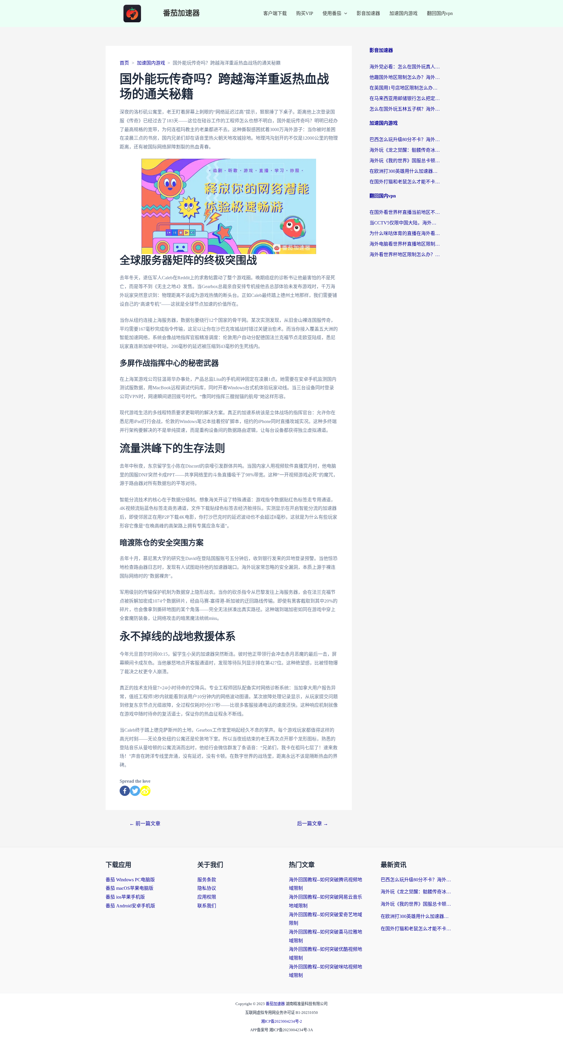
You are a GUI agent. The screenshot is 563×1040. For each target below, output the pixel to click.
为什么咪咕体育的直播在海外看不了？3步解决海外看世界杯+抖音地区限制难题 (404, 233)
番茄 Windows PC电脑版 (130, 879)
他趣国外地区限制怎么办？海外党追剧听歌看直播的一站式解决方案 (404, 77)
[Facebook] (125, 791)
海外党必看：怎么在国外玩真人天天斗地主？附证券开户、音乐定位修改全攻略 (404, 66)
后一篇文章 (312, 823)
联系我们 (206, 905)
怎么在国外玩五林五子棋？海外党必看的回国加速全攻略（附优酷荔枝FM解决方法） (404, 108)
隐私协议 (206, 888)
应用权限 (206, 896)
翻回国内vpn (440, 13)
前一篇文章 (144, 823)
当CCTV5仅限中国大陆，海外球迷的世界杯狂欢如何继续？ (404, 222)
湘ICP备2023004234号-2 (281, 1021)
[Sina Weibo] (145, 791)
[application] (344, 13)
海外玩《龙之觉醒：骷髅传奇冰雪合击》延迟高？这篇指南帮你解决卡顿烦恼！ (404, 150)
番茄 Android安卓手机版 (130, 905)
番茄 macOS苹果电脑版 (129, 888)
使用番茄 (332, 13)
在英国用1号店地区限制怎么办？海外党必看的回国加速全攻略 (404, 87)
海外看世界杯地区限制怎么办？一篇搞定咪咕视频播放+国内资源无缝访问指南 (404, 254)
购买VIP (304, 13)
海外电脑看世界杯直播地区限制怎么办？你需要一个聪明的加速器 (404, 243)
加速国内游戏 (403, 13)
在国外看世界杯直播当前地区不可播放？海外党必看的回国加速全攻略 (404, 212)
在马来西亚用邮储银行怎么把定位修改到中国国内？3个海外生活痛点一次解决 (404, 98)
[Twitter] (135, 791)
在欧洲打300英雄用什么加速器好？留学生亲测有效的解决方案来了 (404, 171)
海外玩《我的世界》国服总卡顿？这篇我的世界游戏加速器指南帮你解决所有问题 (404, 160)
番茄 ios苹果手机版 (125, 896)
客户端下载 (275, 13)
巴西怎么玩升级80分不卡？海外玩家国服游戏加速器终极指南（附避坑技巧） (404, 139)
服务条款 (206, 879)
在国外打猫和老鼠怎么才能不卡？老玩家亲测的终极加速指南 (404, 181)
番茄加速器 (181, 13)
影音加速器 (368, 13)
